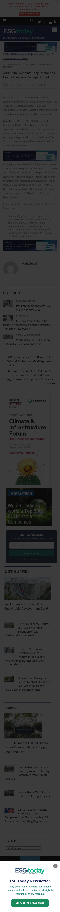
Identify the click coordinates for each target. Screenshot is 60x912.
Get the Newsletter (32, 902)
